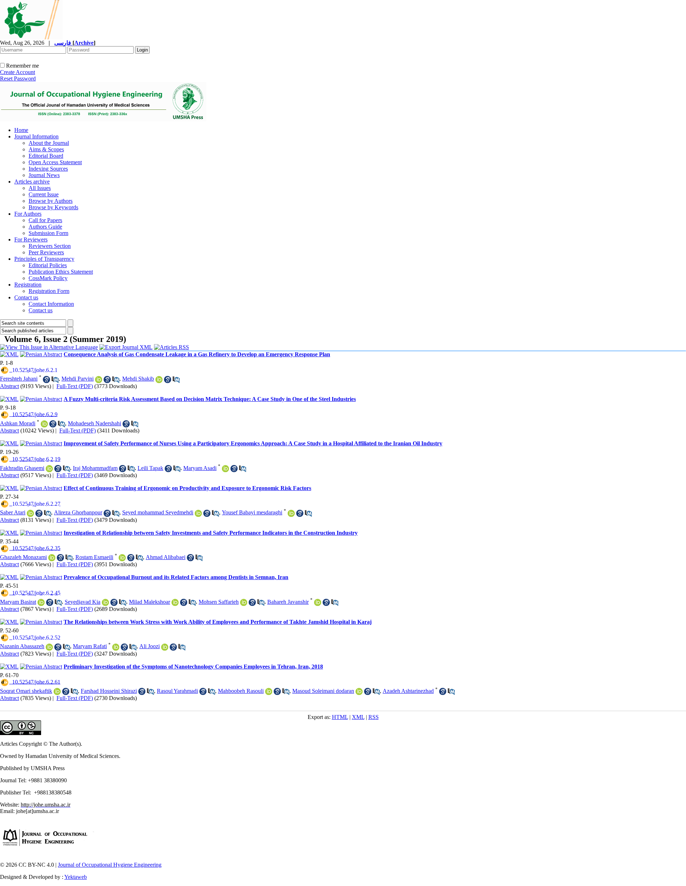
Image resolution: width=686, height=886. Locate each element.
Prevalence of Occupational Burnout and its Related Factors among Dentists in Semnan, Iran (176, 577)
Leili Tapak (150, 468)
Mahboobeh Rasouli (241, 691)
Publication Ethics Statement (61, 272)
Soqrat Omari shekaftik (26, 691)
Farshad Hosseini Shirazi (109, 691)
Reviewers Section (50, 246)
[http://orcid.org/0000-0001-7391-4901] (268, 691)
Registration (27, 285)
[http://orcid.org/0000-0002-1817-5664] (359, 691)
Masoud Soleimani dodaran (323, 691)
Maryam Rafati (90, 646)
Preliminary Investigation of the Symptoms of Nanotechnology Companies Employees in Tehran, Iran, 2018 (193, 667)
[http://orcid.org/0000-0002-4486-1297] (164, 647)
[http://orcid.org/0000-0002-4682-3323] (115, 647)
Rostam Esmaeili (94, 557)
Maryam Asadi (200, 468)
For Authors (27, 214)
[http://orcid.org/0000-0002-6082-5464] (243, 602)
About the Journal (49, 143)
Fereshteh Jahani (19, 379)
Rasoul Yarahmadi (177, 691)
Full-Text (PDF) (74, 386)
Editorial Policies (48, 265)
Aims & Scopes (46, 149)
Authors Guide (45, 227)
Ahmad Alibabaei (165, 557)
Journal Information (36, 136)
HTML (340, 717)
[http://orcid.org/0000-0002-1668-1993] (175, 602)
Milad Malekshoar (149, 602)
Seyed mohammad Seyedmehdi (157, 512)
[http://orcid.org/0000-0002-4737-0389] (30, 513)
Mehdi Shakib (138, 379)
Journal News (44, 175)
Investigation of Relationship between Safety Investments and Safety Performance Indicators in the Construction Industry (211, 533)
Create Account (17, 72)
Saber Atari (12, 512)
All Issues (40, 188)
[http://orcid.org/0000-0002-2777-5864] (198, 513)
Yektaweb (75, 877)
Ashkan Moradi (17, 423)
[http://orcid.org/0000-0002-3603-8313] (49, 647)
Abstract (9, 386)
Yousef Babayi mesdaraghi (252, 512)
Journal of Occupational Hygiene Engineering (109, 865)
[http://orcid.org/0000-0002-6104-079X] (225, 468)
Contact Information (51, 304)
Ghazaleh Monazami (23, 557)
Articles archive (32, 181)
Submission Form (48, 233)
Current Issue (44, 194)
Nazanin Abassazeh (22, 646)
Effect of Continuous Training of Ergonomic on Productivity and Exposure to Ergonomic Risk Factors (187, 488)
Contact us (26, 297)
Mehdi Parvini (77, 379)
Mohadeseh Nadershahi (94, 423)
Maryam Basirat (18, 602)
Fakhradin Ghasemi (22, 468)
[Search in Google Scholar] (46, 379)
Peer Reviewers (46, 252)
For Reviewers (31, 239)
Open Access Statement (55, 162)
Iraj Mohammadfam (95, 468)
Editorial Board (46, 156)
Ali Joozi (149, 646)
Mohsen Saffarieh (219, 602)
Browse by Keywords (53, 207)
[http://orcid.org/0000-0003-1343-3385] (105, 602)
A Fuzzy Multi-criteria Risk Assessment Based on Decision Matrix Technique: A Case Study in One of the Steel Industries (210, 399)
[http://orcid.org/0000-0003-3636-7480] (291, 513)
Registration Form (49, 291)
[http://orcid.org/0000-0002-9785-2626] (122, 557)
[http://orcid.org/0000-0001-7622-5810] (44, 423)
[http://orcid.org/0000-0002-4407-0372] (159, 379)
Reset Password (18, 78)
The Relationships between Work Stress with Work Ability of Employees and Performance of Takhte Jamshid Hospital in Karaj (218, 622)
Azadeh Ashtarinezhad (408, 691)
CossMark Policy (48, 278)
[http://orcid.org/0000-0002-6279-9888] (49, 468)
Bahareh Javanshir (288, 602)
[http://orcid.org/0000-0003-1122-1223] (57, 691)
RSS (373, 717)
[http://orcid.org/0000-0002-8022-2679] (51, 557)
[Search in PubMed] (55, 379)
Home (21, 130)
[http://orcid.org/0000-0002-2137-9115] (317, 602)
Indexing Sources (48, 169)
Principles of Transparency (44, 259)
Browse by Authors (51, 201)
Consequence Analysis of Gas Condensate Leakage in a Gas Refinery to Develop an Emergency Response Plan (197, 354)
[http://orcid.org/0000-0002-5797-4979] (98, 379)
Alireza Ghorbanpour (78, 512)
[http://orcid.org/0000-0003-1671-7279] (41, 602)
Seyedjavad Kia (82, 602)
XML (358, 717)
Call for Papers (45, 220)
